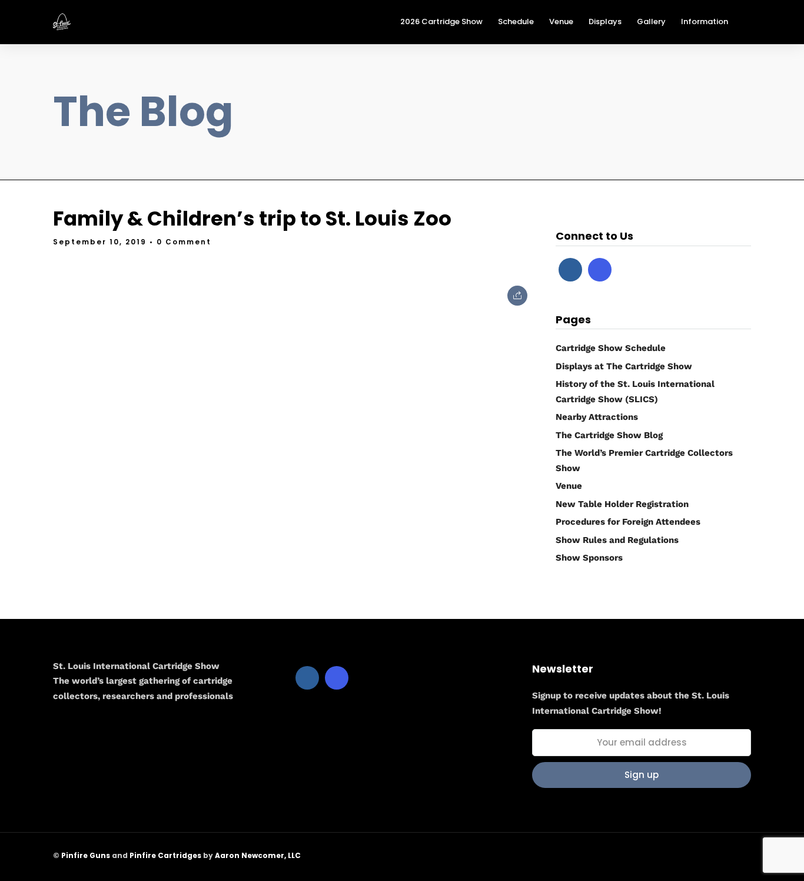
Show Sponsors (589, 557)
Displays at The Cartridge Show (624, 366)
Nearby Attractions (597, 417)
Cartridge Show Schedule (611, 348)
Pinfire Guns (85, 855)
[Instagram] (600, 269)
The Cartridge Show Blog (609, 435)
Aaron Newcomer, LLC (258, 855)
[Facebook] (570, 269)
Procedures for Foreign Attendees (628, 521)
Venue (569, 486)
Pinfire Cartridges (165, 855)
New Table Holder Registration (622, 504)
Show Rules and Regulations (617, 540)
